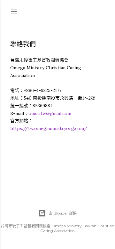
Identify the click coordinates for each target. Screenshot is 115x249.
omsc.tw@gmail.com (49, 113)
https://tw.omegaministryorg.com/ (48, 128)
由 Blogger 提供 (63, 213)
